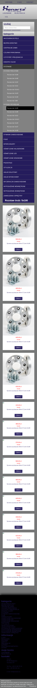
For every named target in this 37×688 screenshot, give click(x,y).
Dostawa (4, 640)
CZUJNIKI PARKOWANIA (12, 52)
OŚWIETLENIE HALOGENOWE (14, 149)
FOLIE (6, 139)
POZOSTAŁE (8, 163)
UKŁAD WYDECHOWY (11, 177)
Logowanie (7, 13)
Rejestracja (19, 13)
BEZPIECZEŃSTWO (10, 43)
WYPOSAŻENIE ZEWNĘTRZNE (14, 191)
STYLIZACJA (8, 167)
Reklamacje (5, 643)
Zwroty (4, 642)
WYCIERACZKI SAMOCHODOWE (15, 181)
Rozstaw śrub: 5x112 (12, 86)
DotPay (4, 647)
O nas (3, 637)
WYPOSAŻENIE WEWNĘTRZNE (14, 186)
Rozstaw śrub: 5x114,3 (13, 89)
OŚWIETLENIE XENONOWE (13, 158)
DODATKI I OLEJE (10, 62)
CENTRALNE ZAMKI (10, 48)
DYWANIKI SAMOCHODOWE (13, 134)
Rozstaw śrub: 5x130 (12, 97)
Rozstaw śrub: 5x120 (12, 93)
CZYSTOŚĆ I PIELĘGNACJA (13, 57)
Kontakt (30, 2)
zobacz (18, 249)
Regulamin (5, 639)
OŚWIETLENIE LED (10, 153)
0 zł (6, 17)
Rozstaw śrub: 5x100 (12, 74)
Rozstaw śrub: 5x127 (12, 126)
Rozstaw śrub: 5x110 (12, 82)
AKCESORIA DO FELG (11, 38)
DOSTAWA (8, 2)
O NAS (19, 2)
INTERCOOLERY (9, 144)
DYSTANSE (7, 66)
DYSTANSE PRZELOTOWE (11, 71)
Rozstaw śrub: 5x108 (12, 78)
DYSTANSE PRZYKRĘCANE (11, 104)
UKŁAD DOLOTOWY (10, 172)
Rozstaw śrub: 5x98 (12, 100)
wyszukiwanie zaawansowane (12, 30)
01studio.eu (32, 686)
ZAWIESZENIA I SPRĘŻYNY (13, 196)
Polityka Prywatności (9, 646)
